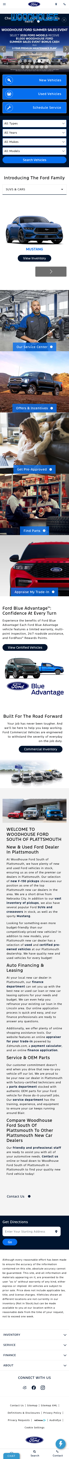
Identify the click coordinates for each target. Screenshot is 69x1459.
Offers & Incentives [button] (32, 408)
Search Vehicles (34, 160)
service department (28, 1100)
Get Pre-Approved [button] (32, 469)
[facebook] (33, 1387)
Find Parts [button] (32, 531)
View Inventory (34, 258)
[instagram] (42, 1387)
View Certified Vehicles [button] (25, 647)
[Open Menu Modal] (4, 4)
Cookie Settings (35, 1427)
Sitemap (32, 1405)
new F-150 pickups (25, 881)
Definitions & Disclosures (24, 1412)
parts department (23, 1087)
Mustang (23, 916)
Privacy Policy (52, 1412)
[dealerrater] (24, 1387)
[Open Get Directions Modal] (56, 4)
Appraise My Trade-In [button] (32, 592)
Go (10, 1242)
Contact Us (17, 1405)
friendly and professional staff (37, 1148)
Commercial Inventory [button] (40, 749)
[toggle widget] (61, 1444)
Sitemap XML (49, 1405)
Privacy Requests (19, 1420)
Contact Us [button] (16, 1196)
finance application (42, 1050)
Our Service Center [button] (32, 347)
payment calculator (46, 1046)
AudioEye (55, 1420)
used (28, 945)
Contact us (50, 1156)
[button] (20, 61)
